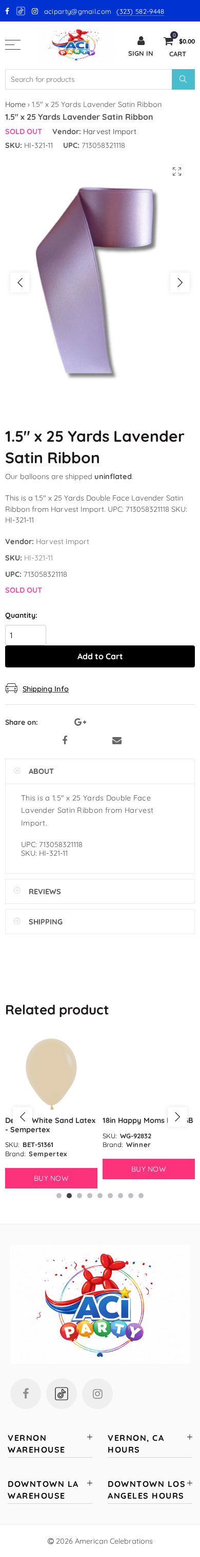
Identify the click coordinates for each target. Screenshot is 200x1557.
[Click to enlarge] (177, 171)
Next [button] (180, 282)
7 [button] (120, 1195)
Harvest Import (109, 131)
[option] (100, 282)
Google (21, 11)
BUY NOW (51, 1178)
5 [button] (100, 1195)
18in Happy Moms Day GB (148, 1120)
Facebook (64, 740)
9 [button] (141, 1195)
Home (15, 104)
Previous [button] (20, 282)
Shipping (46, 921)
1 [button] (59, 1195)
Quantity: (21, 615)
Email (117, 740)
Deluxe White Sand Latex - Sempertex (50, 1124)
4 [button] (89, 1195)
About (41, 771)
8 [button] (130, 1195)
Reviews (45, 891)
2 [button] (69, 1195)
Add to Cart (100, 656)
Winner (138, 1144)
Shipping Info (46, 689)
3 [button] (79, 1195)
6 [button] (110, 1195)
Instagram (97, 1393)
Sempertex (48, 1154)
